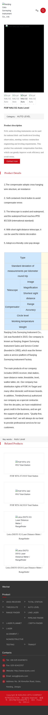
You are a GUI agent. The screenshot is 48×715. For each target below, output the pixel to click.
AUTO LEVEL (23, 116)
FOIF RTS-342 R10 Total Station (24, 505)
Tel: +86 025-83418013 (16, 660)
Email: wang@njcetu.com (17, 676)
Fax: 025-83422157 (15, 665)
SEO (33, 700)
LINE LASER (33, 612)
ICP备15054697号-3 (20, 700)
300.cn (26, 702)
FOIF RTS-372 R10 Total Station (24, 476)
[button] (42, 58)
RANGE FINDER (13, 612)
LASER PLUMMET (14, 623)
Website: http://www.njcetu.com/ (20, 671)
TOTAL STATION (35, 602)
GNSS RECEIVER (13, 602)
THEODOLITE (12, 607)
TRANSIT (32, 644)
